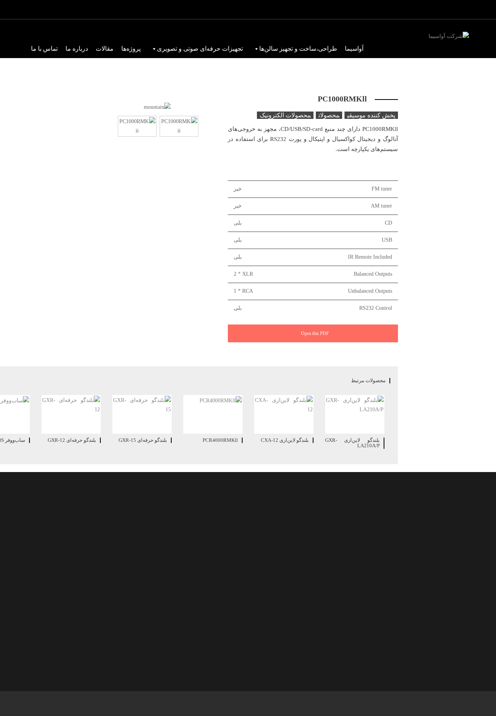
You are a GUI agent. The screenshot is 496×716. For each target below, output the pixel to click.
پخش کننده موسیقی (371, 115)
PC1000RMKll (342, 98)
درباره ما (76, 48)
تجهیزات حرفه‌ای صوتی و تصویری (200, 48)
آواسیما (354, 48)
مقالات (105, 48)
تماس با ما (44, 48)
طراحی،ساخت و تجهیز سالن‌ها (298, 48)
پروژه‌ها (131, 48)
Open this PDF (314, 333)
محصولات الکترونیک (285, 115)
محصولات (329, 115)
